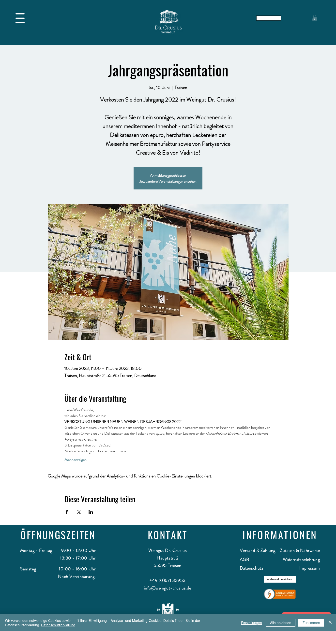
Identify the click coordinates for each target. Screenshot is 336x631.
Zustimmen (311, 622)
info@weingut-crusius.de (167, 588)
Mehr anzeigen (75, 459)
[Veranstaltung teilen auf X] (78, 512)
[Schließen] (330, 622)
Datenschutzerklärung (58, 624)
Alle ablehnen (280, 622)
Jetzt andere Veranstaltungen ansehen (168, 181)
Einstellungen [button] (251, 622)
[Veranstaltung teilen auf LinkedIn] (91, 512)
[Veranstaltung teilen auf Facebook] (66, 512)
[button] (20, 18)
